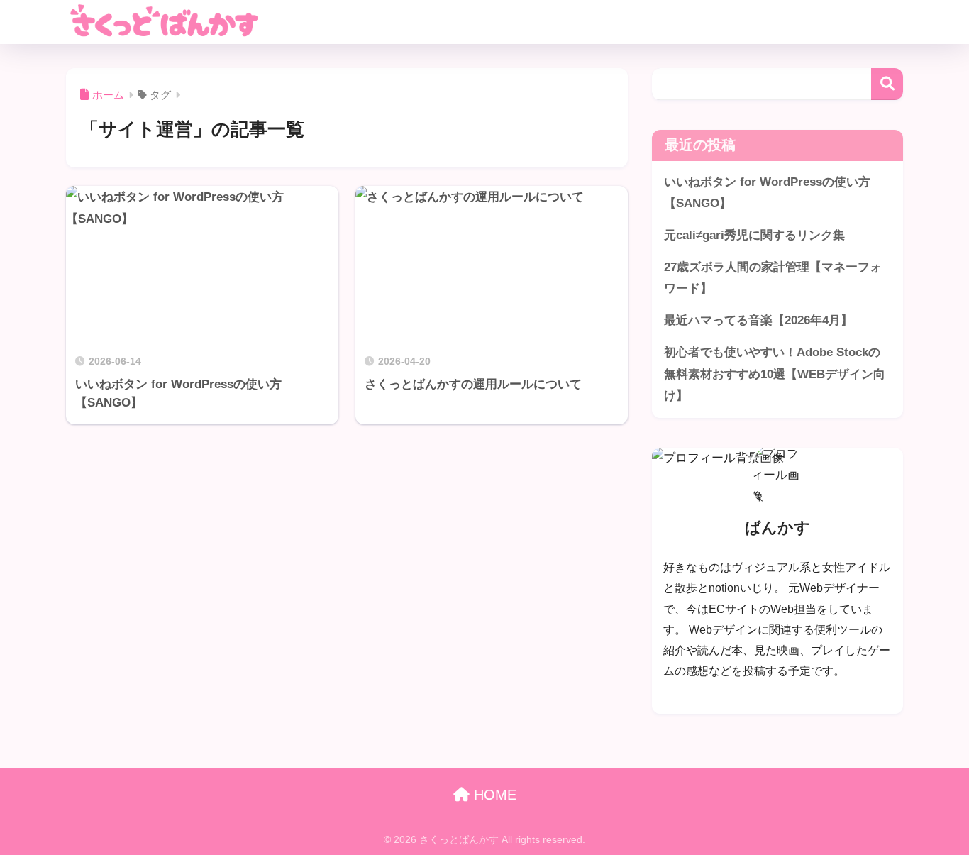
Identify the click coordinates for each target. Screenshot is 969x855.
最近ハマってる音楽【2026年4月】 (758, 320)
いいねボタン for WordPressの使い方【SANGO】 (767, 193)
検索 (887, 84)
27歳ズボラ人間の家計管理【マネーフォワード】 (773, 278)
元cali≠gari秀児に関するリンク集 (754, 235)
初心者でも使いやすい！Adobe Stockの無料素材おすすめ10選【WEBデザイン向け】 (774, 374)
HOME (493, 794)
